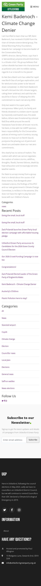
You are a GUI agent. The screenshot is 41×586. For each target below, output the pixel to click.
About (6, 531)
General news (7, 374)
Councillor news (8, 353)
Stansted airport (9, 325)
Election (5, 346)
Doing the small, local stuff (13, 215)
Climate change (8, 339)
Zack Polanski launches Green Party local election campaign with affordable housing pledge (20, 232)
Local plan (6, 360)
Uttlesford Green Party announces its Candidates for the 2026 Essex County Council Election (18, 246)
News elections (8, 388)
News (4, 318)
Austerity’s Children (10, 291)
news (4, 206)
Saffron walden (8, 381)
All (3, 311)
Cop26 (4, 332)
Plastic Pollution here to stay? (14, 298)
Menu (35, 6)
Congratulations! (9, 267)
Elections (5, 367)
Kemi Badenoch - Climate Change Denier (19, 284)
